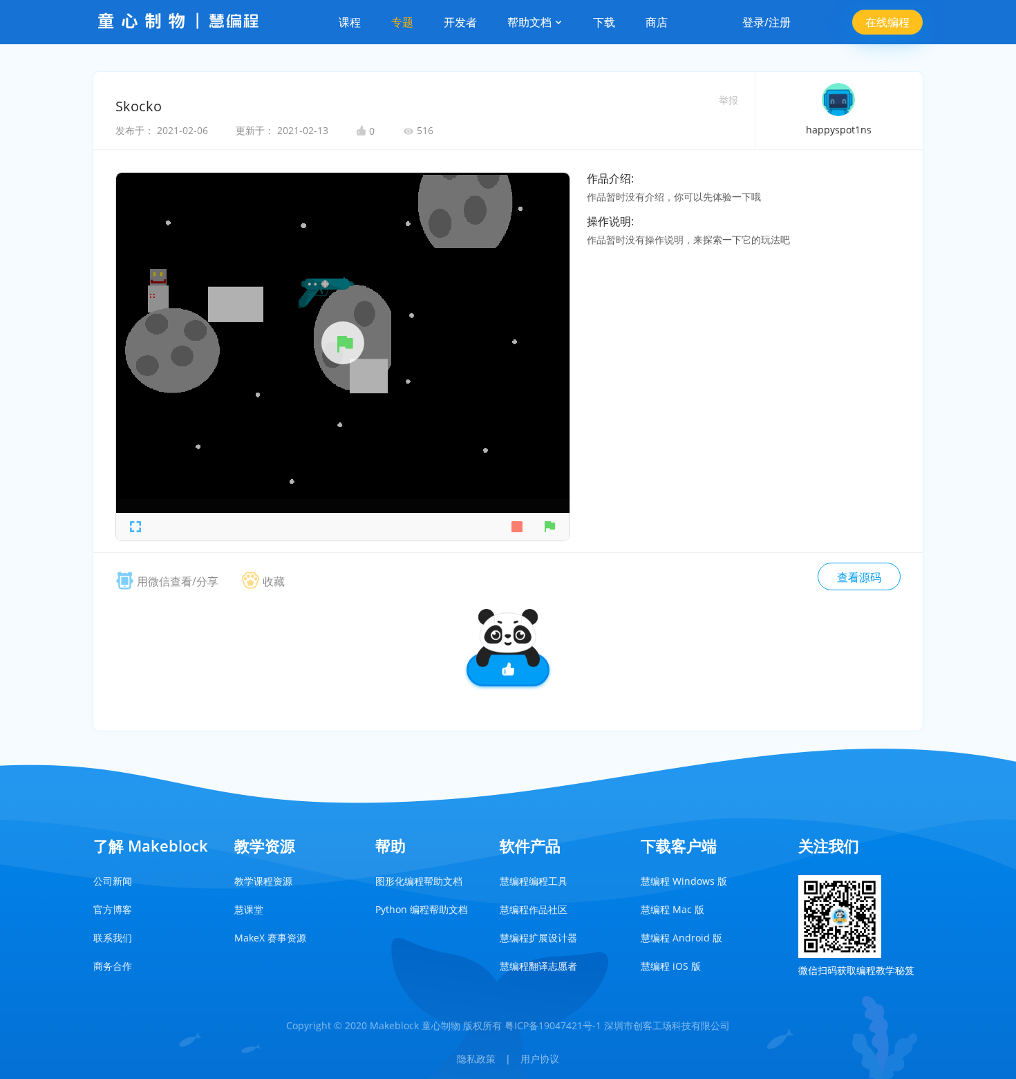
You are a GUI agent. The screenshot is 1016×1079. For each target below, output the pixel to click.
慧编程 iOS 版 (671, 966)
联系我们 (112, 937)
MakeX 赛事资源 (270, 937)
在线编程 (887, 22)
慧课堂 (248, 909)
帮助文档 (530, 22)
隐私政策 (476, 1058)
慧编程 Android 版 (681, 937)
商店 (657, 22)
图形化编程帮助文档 (418, 881)
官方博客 (112, 909)
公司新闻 (112, 881)
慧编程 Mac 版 (672, 909)
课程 (350, 22)
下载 (604, 22)
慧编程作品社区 (533, 909)
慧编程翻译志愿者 (538, 966)
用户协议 (539, 1058)
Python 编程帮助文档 (421, 909)
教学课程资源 (263, 881)
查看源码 (859, 577)
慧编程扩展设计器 (538, 937)
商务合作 (112, 966)
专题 (402, 22)
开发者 (460, 22)
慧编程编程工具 (533, 881)
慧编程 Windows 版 (684, 881)
